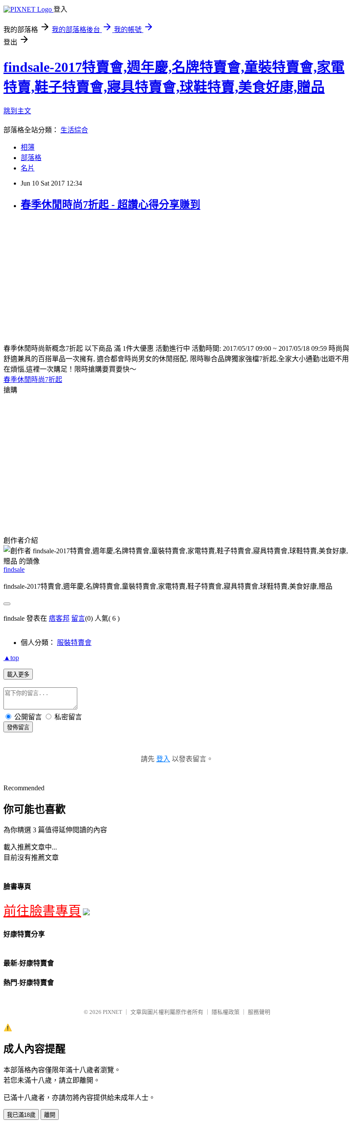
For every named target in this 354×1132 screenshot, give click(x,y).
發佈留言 (18, 727)
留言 (78, 618)
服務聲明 (259, 1012)
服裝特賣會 (74, 642)
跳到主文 (17, 111)
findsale (14, 569)
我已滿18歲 (21, 1115)
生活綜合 (74, 130)
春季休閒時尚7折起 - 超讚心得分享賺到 (110, 204)
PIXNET (112, 1012)
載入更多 (18, 674)
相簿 (28, 147)
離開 (49, 1115)
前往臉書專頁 (42, 911)
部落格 (31, 157)
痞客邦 (59, 618)
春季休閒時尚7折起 (32, 379)
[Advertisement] (76, 280)
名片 (28, 168)
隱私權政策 (226, 1012)
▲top (11, 657)
